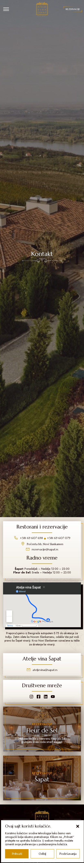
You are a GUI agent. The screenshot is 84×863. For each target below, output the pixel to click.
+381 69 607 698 (31, 538)
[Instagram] (31, 697)
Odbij (42, 854)
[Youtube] (53, 697)
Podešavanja (67, 854)
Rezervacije (73, 9)
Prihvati (17, 854)
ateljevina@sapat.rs (45, 670)
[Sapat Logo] (42, 9)
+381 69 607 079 (58, 538)
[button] (78, 826)
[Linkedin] (46, 697)
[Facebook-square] (38, 697)
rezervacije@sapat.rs (45, 549)
